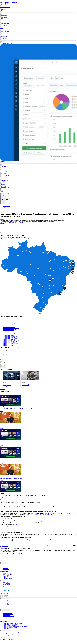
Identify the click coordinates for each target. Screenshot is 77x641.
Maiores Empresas (6, 206)
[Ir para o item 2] (1, 446)
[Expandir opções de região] (5, 362)
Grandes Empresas (3, 17)
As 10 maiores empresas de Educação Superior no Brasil (28, 385)
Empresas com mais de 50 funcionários (10, 634)
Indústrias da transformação (5, 23)
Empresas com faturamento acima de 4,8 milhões (11, 632)
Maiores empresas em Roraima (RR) (9, 335)
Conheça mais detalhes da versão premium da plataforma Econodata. (43, 514)
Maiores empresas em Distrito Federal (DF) (10, 343)
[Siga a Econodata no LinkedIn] (3, 596)
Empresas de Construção (7, 606)
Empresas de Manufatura (7, 603)
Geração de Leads (3, 173)
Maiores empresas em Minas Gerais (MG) (10, 326)
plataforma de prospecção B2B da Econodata (62, 539)
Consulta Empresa (3, 40)
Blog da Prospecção (4, 171)
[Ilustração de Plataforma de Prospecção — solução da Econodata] (38, 102)
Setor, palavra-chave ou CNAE (6, 358)
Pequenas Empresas (3, 12)
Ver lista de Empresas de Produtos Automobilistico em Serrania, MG (12, 222)
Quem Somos (2, 184)
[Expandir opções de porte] (5, 365)
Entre (2, 188)
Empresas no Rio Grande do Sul (8, 616)
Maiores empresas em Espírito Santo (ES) (10, 338)
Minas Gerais (5, 208)
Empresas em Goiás (6, 619)
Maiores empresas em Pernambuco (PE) (10, 336)
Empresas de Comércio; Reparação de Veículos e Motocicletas (14, 623)
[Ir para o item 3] (2, 446)
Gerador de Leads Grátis (4, 31)
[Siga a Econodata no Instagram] (1, 596)
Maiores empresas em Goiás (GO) (9, 327)
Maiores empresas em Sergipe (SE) (9, 334)
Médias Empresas (3, 15)
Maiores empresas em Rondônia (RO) (9, 345)
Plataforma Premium (6, 566)
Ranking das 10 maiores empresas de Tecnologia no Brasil (10, 385)
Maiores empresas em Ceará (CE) (9, 333)
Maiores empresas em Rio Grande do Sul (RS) (11, 328)
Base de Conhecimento (4, 180)
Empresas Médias (6, 633)
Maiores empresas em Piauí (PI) (8, 330)
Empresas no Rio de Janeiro (8, 614)
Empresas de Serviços (6, 600)
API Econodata (3, 9)
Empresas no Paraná (6, 615)
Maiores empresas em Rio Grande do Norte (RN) (11, 340)
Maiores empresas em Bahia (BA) (9, 323)
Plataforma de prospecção (5, 7)
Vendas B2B (15, 524)
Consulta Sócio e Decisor (4, 43)
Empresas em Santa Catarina (8, 617)
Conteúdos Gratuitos (4, 168)
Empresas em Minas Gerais (7, 613)
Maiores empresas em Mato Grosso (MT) (10, 342)
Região (1, 360)
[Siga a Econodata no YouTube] (8, 596)
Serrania (4, 209)
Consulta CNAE (3, 38)
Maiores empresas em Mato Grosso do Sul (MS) (11, 325)
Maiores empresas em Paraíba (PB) (9, 332)
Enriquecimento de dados (4, 166)
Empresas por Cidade (6, 635)
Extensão (2, 33)
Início (4, 205)
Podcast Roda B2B (3, 163)
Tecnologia (2, 28)
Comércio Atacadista (4, 25)
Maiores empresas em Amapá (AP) (9, 324)
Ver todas (11, 43)
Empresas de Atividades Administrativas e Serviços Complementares (15, 626)
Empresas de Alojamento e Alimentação (10, 627)
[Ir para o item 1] (0, 446)
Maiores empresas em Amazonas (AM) (10, 341)
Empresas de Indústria (7, 604)
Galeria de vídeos (3, 178)
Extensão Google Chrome (7, 574)
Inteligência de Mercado (4, 175)
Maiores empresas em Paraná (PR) (9, 337)
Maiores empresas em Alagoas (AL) (9, 331)
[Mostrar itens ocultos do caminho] (4, 207)
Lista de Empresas (3, 36)
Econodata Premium (20, 560)
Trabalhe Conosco (3, 186)
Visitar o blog (2, 389)
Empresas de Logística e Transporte (9, 607)
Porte (1, 363)
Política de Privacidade (4, 637)
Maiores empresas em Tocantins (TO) (9, 329)
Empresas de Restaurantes (7, 605)
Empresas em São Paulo (7, 612)
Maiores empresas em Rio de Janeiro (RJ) (10, 339)
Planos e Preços (5, 568)
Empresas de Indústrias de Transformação (10, 625)
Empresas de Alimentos (7, 602)
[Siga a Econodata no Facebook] (6, 596)
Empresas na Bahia (6, 618)
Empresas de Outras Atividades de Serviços (10, 624)
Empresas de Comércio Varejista (8, 601)
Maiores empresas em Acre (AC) (8, 344)
